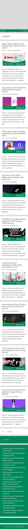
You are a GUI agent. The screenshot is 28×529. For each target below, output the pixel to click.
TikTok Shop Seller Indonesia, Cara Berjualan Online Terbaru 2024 (14, 133)
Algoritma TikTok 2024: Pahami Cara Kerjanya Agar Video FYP (13, 177)
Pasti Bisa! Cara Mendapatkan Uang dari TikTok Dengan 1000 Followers (14, 221)
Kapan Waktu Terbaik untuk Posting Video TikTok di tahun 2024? (14, 46)
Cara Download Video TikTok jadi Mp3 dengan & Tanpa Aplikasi (13, 392)
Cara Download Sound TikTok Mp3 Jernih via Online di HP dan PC (14, 306)
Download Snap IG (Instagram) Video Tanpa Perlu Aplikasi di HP (12, 265)
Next (11, 431)
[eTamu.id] (3, 30)
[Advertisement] (14, 15)
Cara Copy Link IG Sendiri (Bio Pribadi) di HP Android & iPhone (14, 90)
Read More (21, 80)
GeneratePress (20, 526)
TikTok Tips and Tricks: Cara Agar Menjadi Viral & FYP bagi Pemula (14, 350)
